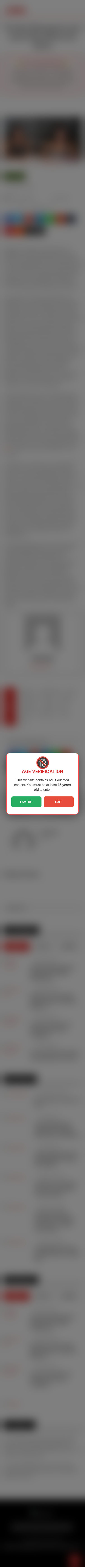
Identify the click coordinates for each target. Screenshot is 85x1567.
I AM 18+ (26, 802)
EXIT (58, 802)
